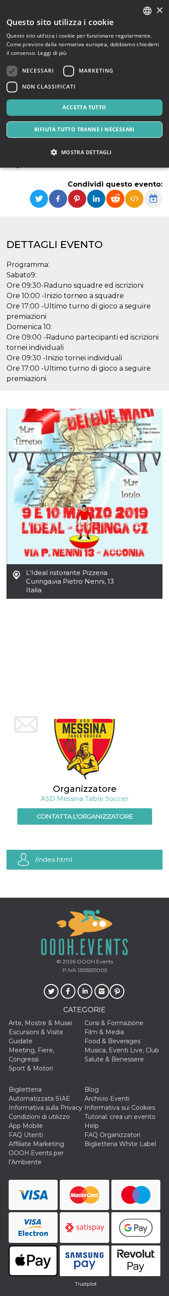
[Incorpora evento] (134, 199)
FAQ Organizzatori (112, 1135)
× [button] (159, 10)
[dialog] (84, 84)
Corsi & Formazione (113, 1023)
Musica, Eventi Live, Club (121, 1050)
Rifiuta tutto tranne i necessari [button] (84, 129)
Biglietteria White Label (120, 1144)
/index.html (53, 859)
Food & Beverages (112, 1041)
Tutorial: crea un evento (120, 1117)
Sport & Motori (31, 1068)
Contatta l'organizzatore (85, 816)
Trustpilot (86, 1284)
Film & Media (104, 1032)
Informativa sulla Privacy (45, 1108)
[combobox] (147, 10)
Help (91, 1126)
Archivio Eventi (107, 1098)
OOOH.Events (94, 961)
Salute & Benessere (114, 1059)
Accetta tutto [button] (84, 107)
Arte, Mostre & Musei (40, 1023)
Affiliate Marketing (36, 1144)
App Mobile (26, 1126)
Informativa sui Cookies (119, 1108)
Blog (91, 1089)
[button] (84, 152)
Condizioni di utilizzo (39, 1117)
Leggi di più (52, 53)
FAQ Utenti (26, 1135)
